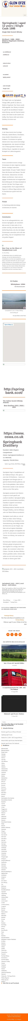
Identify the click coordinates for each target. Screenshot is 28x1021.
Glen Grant (3, 836)
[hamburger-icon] (25, 15)
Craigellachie (4, 811)
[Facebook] (22, 13)
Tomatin (3, 963)
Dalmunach (3, 816)
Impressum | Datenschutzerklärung (14, 1016)
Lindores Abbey (4, 897)
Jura (2, 884)
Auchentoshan (4, 770)
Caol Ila (3, 803)
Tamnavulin (3, 950)
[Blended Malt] (4, 748)
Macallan (3, 908)
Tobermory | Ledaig (5, 961)
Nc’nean (3, 919)
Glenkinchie (4, 862)
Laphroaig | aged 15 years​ (6, 734)
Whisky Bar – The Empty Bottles (8, 976)
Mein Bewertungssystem (20, 286)
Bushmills (3, 801)
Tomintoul (3, 965)
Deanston (3, 820)
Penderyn (3, 922)
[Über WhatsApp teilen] (16, 634)
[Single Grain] (4, 752)
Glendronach (4, 851)
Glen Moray (3, 838)
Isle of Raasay (4, 882)
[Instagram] (25, 13)
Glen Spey (3, 844)
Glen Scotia (3, 842)
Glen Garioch (4, 834)
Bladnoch (3, 790)
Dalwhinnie (3, 818)
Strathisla (3, 943)
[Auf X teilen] (12, 634)
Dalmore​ (3, 814)
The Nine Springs (5, 959)
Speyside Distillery (5, 937)
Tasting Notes (13, 602)
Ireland (2, 878)
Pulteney (3, 926)
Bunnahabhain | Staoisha (6, 799)
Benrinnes (3, 787)
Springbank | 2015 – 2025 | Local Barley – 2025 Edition (13, 584)
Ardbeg (3, 763)
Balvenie (3, 781)
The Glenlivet (4, 957)
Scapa (2, 932)
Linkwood (3, 899)
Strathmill (3, 944)
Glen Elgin (3, 833)
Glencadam (3, 849)
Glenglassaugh (4, 856)
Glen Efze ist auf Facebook (11, 983)
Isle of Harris (4, 880)
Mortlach (3, 917)
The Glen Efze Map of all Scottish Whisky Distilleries (12, 724)
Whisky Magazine (5, 977)
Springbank (6, 602)
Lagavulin (3, 891)
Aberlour (3, 757)
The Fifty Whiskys (5, 956)
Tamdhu (3, 948)
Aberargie (3, 754)
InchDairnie (3, 875)
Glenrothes (3, 866)
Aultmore (3, 774)
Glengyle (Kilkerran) (5, 860)
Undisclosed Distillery (6, 972)
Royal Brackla (4, 930)
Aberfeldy (3, 755)
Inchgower (3, 877)
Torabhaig (3, 967)
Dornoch (3, 825)
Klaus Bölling (6, 600)
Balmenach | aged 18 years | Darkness (14, 714)
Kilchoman (3, 886)
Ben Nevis (3, 783)
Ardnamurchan (4, 768)
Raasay (2, 928)
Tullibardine (4, 970)
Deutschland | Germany (6, 822)
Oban (2, 921)
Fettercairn (3, 829)
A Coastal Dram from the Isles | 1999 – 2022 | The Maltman (14, 688)
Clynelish (3, 805)
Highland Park (4, 873)
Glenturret (3, 869)
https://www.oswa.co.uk (14, 435)
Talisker (3, 946)
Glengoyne (3, 858)
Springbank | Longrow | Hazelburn (8, 939)
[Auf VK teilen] (20, 634)
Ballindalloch (4, 778)
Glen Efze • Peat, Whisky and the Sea (13, 1015)
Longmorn (3, 906)
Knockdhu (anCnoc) (5, 889)
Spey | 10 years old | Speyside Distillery (14, 663)
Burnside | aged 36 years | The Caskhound (10, 743)
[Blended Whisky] (5, 750)
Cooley (3, 807)
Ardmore (3, 765)
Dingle (2, 823)
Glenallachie (4, 845)
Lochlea (3, 902)
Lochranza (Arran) (5, 904)
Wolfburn (3, 981)
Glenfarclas (3, 855)
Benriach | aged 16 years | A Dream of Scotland (11, 731)
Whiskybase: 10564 (18, 284)
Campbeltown (12, 607)
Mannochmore (4, 911)
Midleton (3, 913)
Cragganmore (4, 809)
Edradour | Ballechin (5, 827)
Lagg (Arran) (4, 893)
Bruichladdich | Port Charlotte (7, 798)
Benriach (3, 785)
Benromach (3, 789)
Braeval (3, 796)
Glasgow (3, 831)
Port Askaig (3, 924)
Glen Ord (3, 840)
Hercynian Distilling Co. (6, 871)
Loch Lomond (4, 900)
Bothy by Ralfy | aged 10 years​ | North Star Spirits (11, 740)
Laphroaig (3, 895)
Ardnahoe (3, 766)
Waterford (3, 974)
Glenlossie (3, 864)
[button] (3, 10)
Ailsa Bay (3, 759)
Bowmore (3, 794)
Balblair (3, 776)
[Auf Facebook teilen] (7, 634)
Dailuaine (3, 812)
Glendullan (3, 853)
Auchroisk (3, 772)
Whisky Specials (4, 979)
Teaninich (3, 954)
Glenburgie (3, 847)
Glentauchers (4, 867)
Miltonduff (3, 915)
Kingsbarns (3, 888)
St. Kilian (3, 941)
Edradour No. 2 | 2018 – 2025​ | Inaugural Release (11, 737)
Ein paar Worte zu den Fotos (19, 315)
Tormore (3, 968)
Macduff (3, 910)
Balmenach (3, 779)
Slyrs (2, 933)
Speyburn (3, 935)
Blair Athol (3, 792)
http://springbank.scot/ (14, 391)
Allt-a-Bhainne (4, 761)
